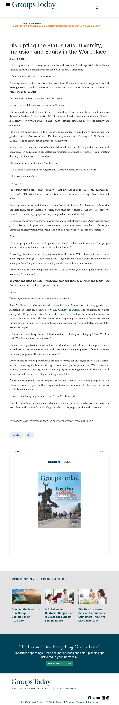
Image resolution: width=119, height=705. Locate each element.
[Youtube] (98, 697)
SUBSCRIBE (30, 688)
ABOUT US (43, 688)
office (29, 435)
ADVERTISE (17, 688)
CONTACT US (57, 688)
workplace (16, 435)
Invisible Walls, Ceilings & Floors (59, 310)
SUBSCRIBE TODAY (59, 663)
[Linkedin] (103, 697)
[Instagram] (108, 697)
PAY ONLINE (71, 688)
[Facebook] (89, 697)
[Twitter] (94, 697)
